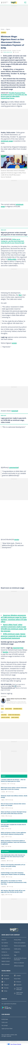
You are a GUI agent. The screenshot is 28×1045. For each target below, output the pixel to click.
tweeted (14, 411)
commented (14, 467)
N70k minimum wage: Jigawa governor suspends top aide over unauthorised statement (13, 636)
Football (3, 791)
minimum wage (7, 141)
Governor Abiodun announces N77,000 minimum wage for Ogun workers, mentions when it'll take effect (14, 618)
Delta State (8, 708)
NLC (20, 295)
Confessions (3, 783)
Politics (2, 815)
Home (2, 29)
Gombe (5, 652)
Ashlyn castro (5, 717)
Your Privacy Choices (15, 1044)
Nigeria (8, 29)
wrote (14, 343)
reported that (18, 648)
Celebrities (3, 860)
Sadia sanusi (15, 717)
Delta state (12, 259)
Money (2, 868)
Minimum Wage (18, 708)
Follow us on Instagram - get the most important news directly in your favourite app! (12, 241)
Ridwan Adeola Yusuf (8, 52)
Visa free (3, 714)
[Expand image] (26, 155)
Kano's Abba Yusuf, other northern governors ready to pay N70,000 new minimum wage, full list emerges (13, 627)
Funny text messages (14, 714)
